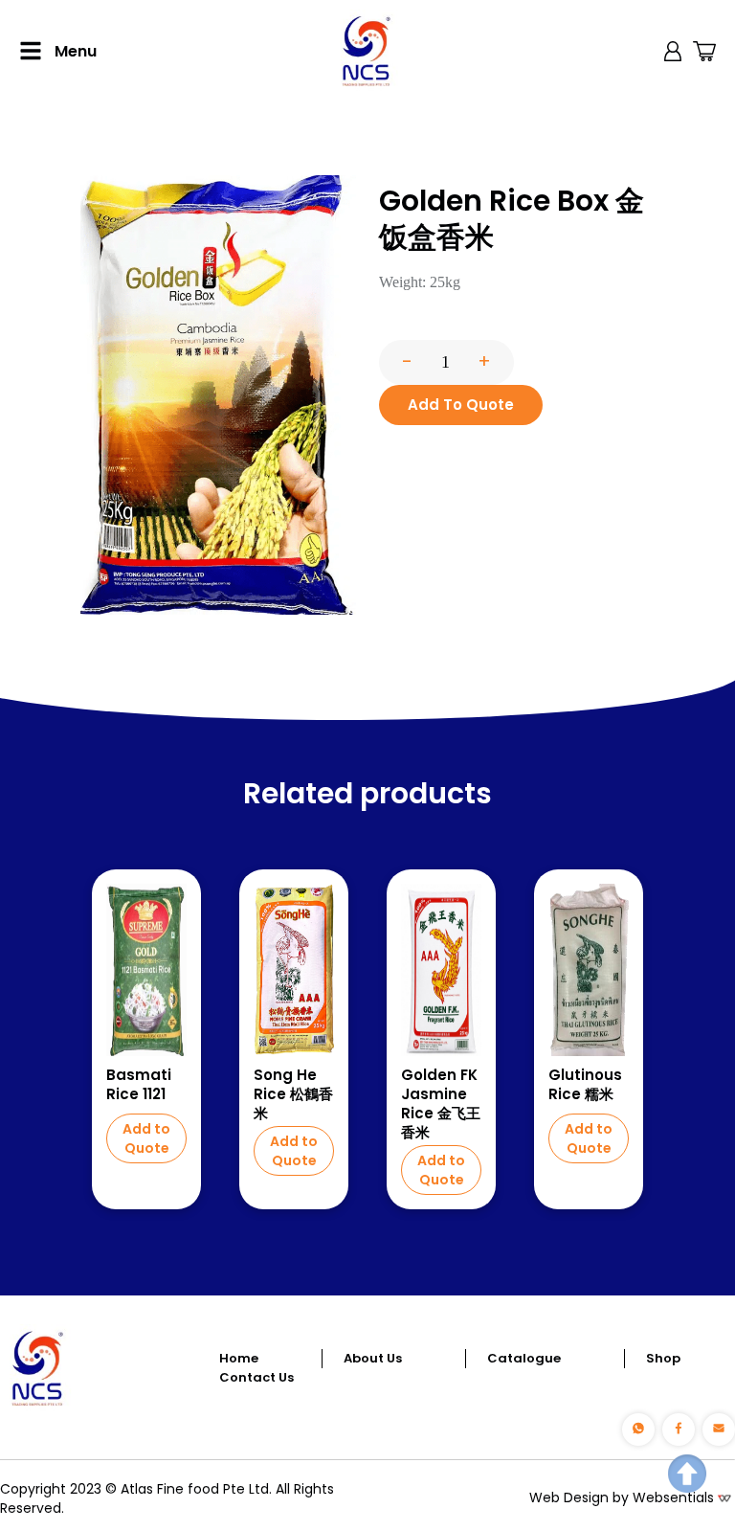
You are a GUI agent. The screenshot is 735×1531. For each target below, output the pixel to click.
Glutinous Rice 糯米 (585, 1085)
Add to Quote (146, 1138)
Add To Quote (461, 404)
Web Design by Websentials (621, 1497)
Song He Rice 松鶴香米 (293, 1094)
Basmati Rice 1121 (138, 1085)
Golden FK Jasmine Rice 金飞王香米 (440, 1104)
